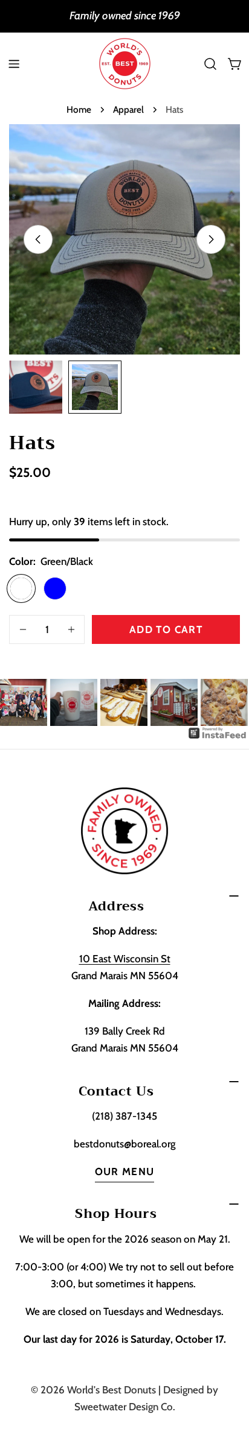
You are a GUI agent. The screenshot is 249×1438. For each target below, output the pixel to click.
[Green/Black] (21, 588)
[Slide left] (38, 239)
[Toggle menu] (14, 64)
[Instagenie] (217, 734)
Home (78, 109)
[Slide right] (210, 239)
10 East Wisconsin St (124, 959)
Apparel (128, 109)
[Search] (210, 64)
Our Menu (125, 1171)
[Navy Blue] (55, 588)
